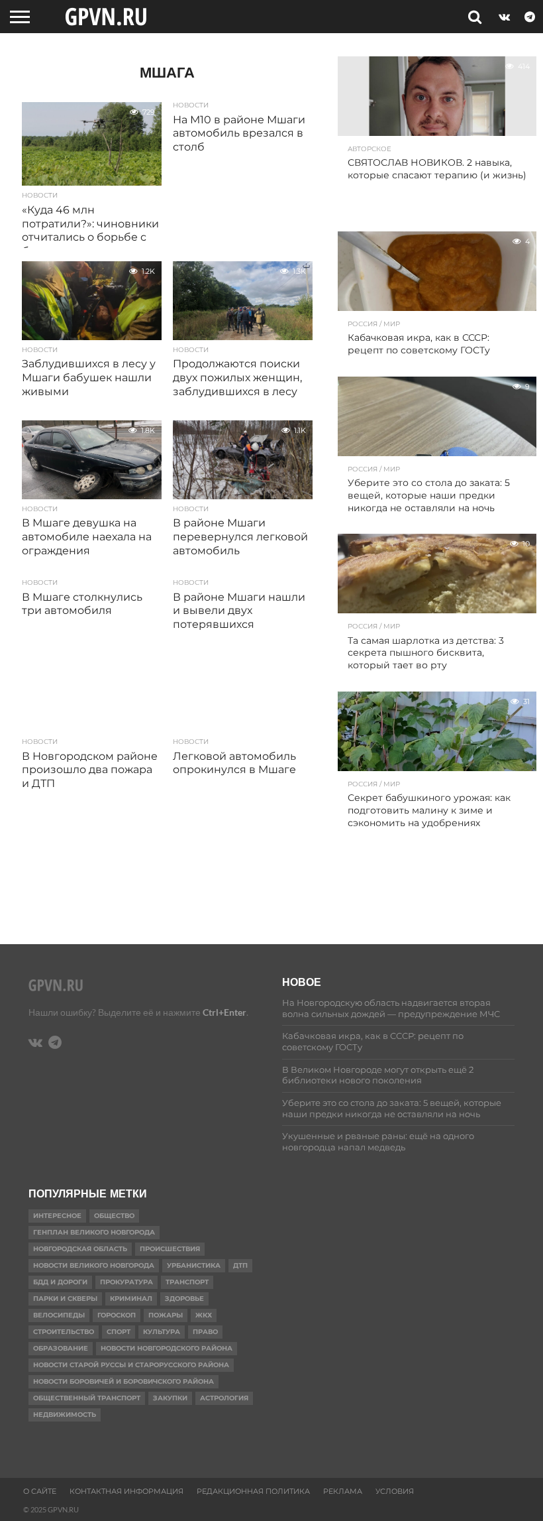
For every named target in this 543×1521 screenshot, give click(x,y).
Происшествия (170, 1249)
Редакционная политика (253, 1491)
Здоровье (184, 1298)
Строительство (63, 1331)
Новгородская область (80, 1249)
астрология (224, 1398)
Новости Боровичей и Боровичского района (123, 1381)
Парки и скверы (65, 1298)
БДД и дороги (60, 1282)
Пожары (165, 1315)
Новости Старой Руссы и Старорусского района (131, 1365)
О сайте (39, 1491)
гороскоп (116, 1315)
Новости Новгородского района (166, 1348)
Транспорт (187, 1282)
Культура (161, 1331)
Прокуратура (126, 1282)
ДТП (240, 1265)
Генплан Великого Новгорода (94, 1232)
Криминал (131, 1298)
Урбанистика (194, 1265)
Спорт (118, 1331)
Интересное (57, 1215)
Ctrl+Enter (224, 1012)
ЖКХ (203, 1315)
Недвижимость (64, 1414)
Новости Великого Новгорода (93, 1265)
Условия (394, 1491)
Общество (114, 1215)
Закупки (170, 1398)
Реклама (342, 1491)
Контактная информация (126, 1491)
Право (205, 1331)
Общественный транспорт (86, 1398)
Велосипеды (59, 1315)
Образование (60, 1348)
